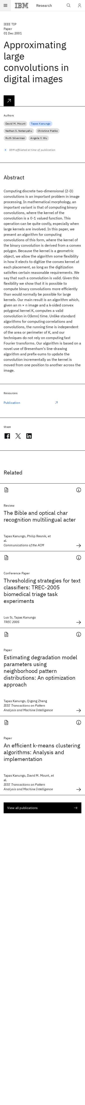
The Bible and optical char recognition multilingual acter (40, 516)
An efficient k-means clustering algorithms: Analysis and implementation (42, 752)
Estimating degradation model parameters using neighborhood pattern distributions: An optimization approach (40, 671)
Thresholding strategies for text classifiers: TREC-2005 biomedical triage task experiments (42, 590)
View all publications (22, 808)
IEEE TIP (10, 24)
